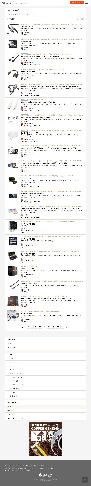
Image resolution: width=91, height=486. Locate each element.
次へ (67, 327)
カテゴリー (28, 465)
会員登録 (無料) (77, 3)
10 (40, 327)
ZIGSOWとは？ (42, 465)
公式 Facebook (10, 470)
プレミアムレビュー (18, 465)
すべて (9, 344)
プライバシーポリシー (29, 468)
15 (62, 327)
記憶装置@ (13, 396)
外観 (9, 410)
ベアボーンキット (15, 388)
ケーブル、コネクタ (16, 377)
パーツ (11, 351)
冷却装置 (12, 392)
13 (53, 327)
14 (58, 327)
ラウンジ (8, 465)
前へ (23, 327)
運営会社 (7, 468)
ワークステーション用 (16, 385)
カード (12, 366)
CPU (11, 355)
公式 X (19, 470)
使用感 (10, 414)
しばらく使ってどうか (15, 418)
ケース (12, 370)
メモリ (12, 358)
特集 (35, 465)
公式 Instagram (26, 470)
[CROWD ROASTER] (45, 439)
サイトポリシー (40, 468)
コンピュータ (11, 347)
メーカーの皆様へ (50, 468)
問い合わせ (14, 468)
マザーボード (14, 362)
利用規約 (20, 468)
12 (49, 327)
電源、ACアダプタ (15, 373)
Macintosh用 (14, 381)
